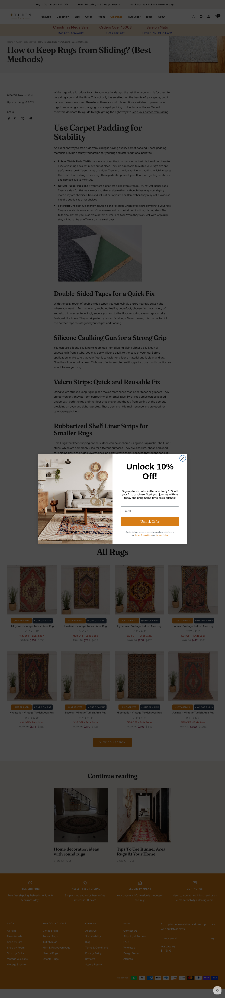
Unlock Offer (149, 521)
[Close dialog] (183, 458)
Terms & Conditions (143, 535)
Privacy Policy (162, 535)
